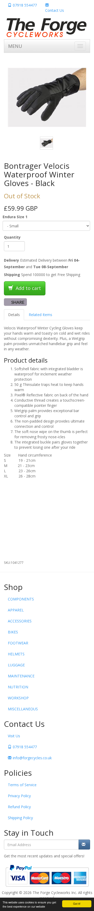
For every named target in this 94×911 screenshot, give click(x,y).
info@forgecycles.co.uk (32, 757)
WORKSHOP (18, 697)
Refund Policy (19, 806)
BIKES (13, 631)
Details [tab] (14, 314)
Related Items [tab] (40, 314)
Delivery (11, 260)
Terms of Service (22, 784)
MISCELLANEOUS (23, 708)
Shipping (12, 274)
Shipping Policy (20, 817)
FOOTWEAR (18, 642)
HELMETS (16, 653)
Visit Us (14, 735)
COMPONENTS (21, 599)
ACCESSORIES (20, 620)
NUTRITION (18, 686)
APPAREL (16, 610)
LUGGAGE (16, 664)
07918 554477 (25, 5)
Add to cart (27, 288)
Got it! (76, 904)
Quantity (12, 237)
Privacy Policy (19, 795)
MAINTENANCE (21, 675)
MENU (15, 46)
